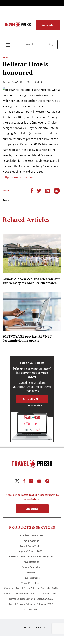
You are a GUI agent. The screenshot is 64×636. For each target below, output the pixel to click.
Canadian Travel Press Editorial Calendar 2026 (31, 588)
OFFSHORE (31, 572)
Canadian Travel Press (31, 535)
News (6, 57)
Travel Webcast (31, 577)
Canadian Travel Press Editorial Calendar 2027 (31, 593)
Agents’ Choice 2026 (30, 551)
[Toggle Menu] (8, 45)
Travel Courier (31, 540)
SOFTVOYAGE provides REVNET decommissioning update (27, 338)
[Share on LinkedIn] (47, 190)
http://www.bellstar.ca (17, 177)
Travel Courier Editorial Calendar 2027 (31, 604)
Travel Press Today (31, 546)
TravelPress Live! (30, 583)
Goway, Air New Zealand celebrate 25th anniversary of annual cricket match (32, 281)
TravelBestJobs (30, 561)
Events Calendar (30, 567)
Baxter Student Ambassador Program (31, 556)
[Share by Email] (57, 190)
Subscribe (48, 25)
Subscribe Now (32, 399)
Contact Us (30, 609)
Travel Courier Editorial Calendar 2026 (31, 598)
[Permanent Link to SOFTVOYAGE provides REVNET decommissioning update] (32, 311)
